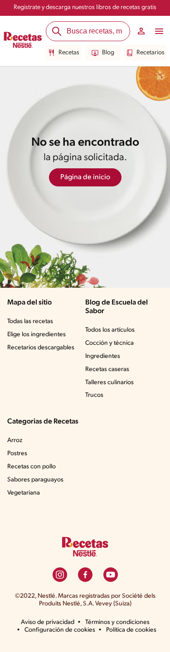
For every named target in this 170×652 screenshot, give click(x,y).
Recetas (68, 52)
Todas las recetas (30, 321)
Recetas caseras (107, 369)
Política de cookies (131, 630)
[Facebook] (85, 575)
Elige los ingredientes (36, 334)
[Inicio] (23, 41)
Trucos (94, 395)
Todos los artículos (110, 330)
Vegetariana (23, 493)
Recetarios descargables (40, 347)
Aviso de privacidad (47, 622)
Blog (108, 52)
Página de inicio (85, 177)
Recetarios (150, 52)
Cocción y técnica (109, 343)
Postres (17, 453)
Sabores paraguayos (35, 479)
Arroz (14, 440)
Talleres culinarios (109, 382)
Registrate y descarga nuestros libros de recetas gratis (85, 7)
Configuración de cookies (59, 630)
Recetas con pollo (31, 466)
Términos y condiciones (117, 622)
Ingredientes (102, 356)
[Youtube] (111, 575)
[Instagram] (60, 575)
